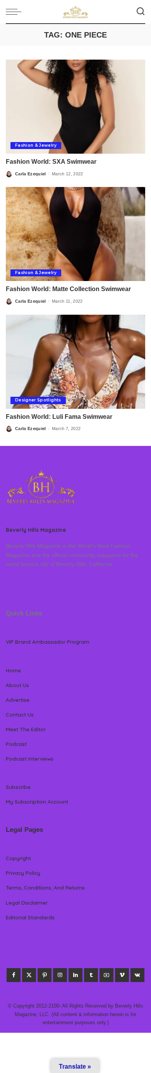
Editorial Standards (30, 917)
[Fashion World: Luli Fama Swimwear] (75, 362)
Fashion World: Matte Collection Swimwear (68, 289)
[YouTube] (106, 975)
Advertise (17, 699)
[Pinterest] (44, 975)
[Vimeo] (122, 975)
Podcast (16, 743)
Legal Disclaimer (27, 902)
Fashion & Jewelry (36, 145)
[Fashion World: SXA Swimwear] (75, 107)
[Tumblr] (91, 975)
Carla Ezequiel (30, 173)
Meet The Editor (26, 729)
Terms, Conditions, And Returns (45, 887)
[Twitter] (29, 975)
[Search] (140, 11)
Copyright (18, 858)
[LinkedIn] (75, 975)
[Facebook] (14, 975)
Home (13, 670)
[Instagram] (60, 975)
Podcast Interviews (29, 758)
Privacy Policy (23, 872)
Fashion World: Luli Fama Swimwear (59, 416)
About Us (17, 685)
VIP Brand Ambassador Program (47, 641)
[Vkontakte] (137, 975)
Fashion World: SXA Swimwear (51, 161)
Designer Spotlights (38, 400)
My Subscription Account (37, 801)
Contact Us (20, 714)
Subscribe (18, 786)
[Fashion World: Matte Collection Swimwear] (75, 234)
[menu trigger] (15, 11)
